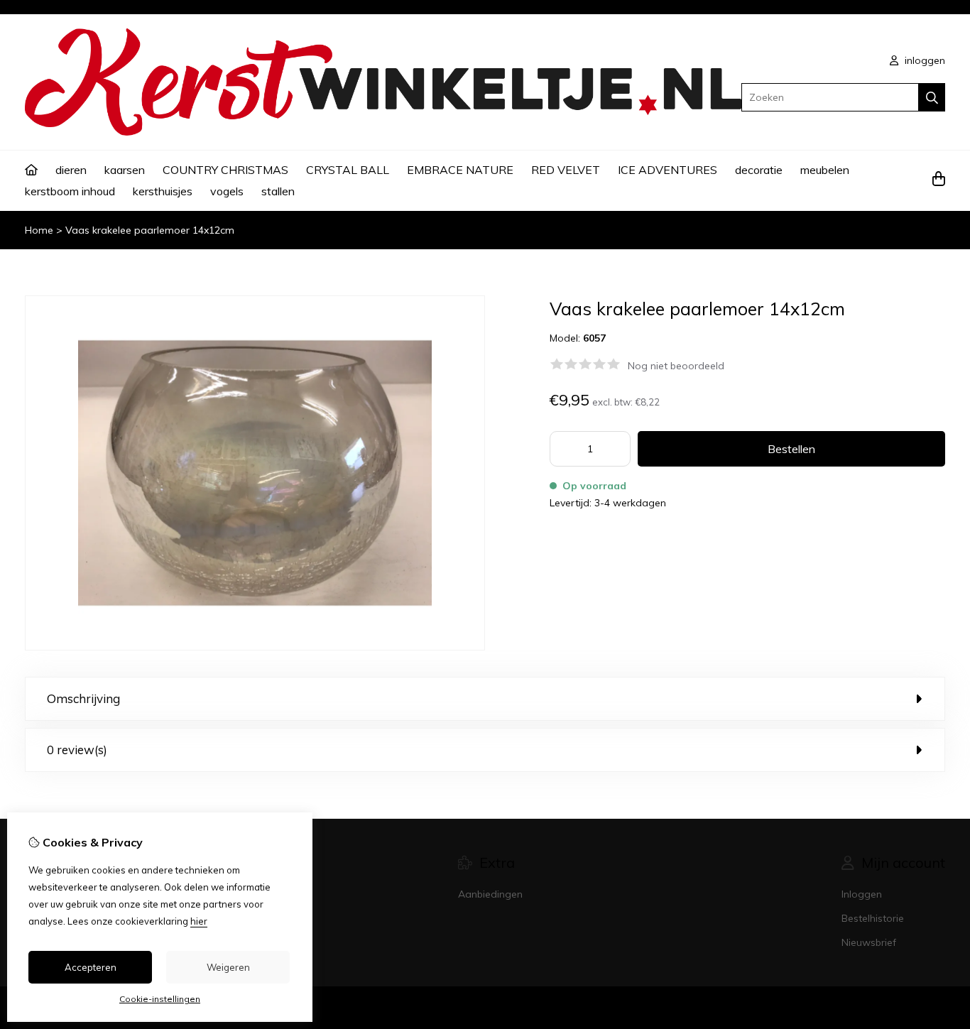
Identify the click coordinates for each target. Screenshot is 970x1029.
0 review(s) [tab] (77, 749)
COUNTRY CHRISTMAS (225, 170)
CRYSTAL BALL (347, 170)
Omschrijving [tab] (83, 698)
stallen (278, 191)
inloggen (923, 60)
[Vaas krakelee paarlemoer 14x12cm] (255, 647)
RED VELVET (565, 170)
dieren (71, 170)
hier (198, 921)
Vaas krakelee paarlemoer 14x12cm (149, 230)
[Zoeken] (932, 97)
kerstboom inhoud (70, 191)
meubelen (824, 170)
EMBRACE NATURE (460, 170)
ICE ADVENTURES (667, 170)
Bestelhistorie (872, 918)
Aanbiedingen (490, 894)
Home (39, 230)
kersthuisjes (162, 191)
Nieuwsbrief (868, 942)
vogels (227, 191)
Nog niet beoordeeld (676, 365)
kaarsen (124, 170)
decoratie (759, 170)
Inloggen (861, 894)
